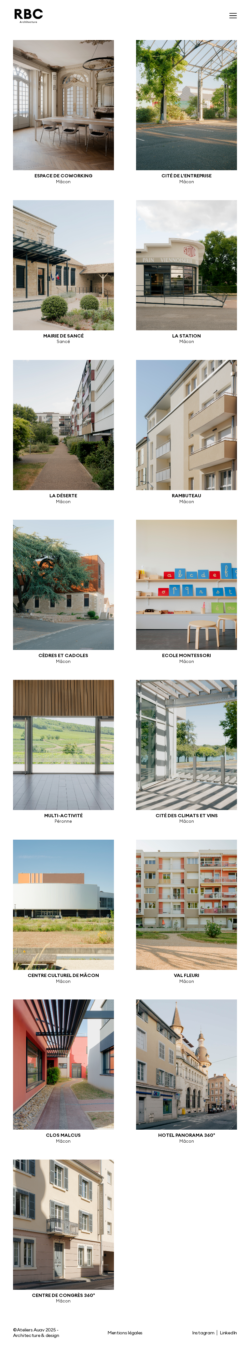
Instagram (203, 1333)
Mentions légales (125, 1333)
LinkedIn (228, 1333)
